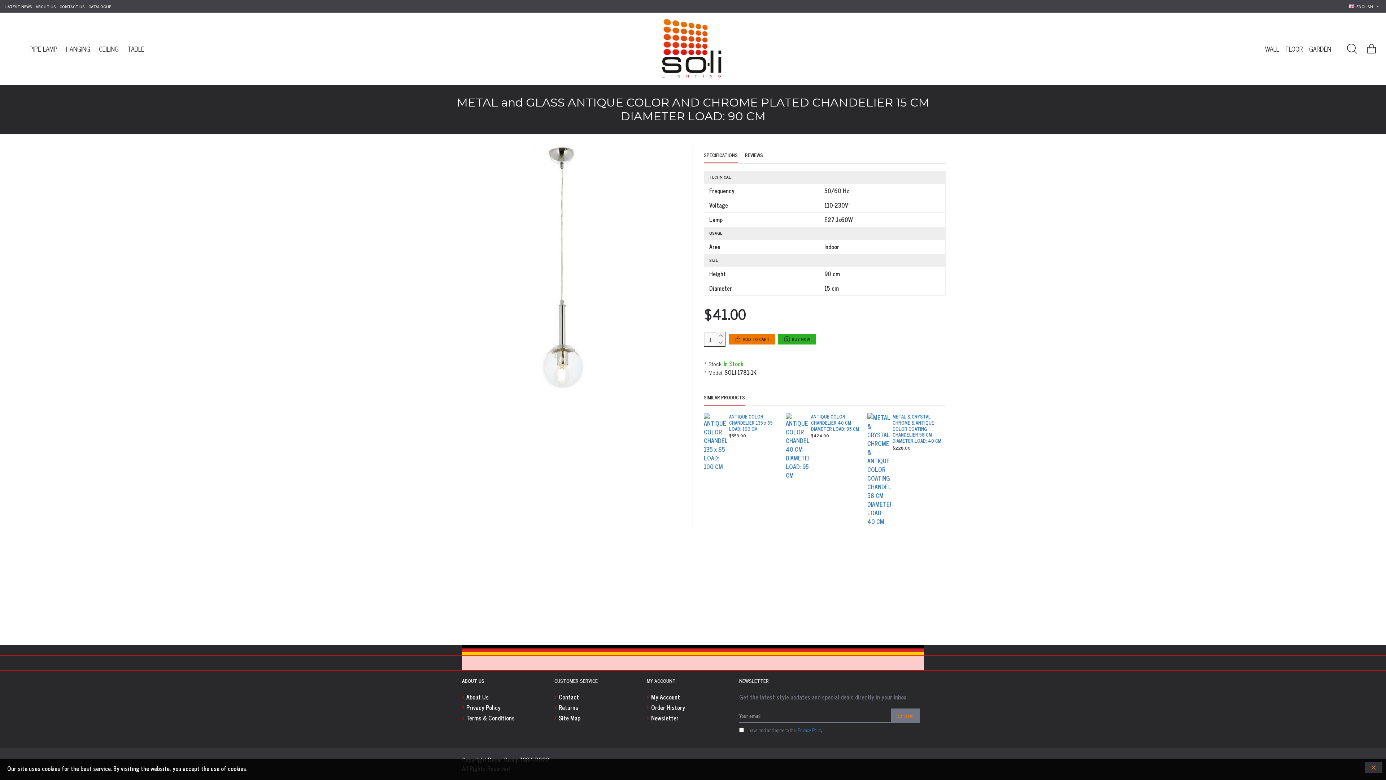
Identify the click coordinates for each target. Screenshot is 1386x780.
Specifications (721, 155)
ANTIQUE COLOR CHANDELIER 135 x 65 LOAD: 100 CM (751, 423)
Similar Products (724, 398)
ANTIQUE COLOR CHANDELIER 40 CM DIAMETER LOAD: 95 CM (835, 423)
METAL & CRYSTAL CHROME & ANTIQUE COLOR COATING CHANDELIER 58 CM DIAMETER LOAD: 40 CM (917, 429)
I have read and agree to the (784, 730)
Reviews (754, 155)
